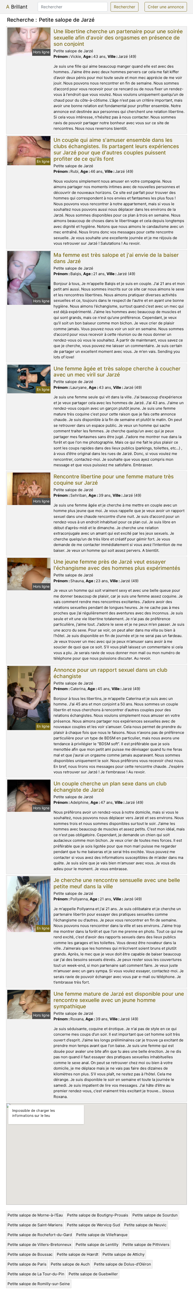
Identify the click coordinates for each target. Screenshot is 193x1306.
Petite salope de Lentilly (97, 1244)
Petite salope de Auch (70, 1264)
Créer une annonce (166, 6)
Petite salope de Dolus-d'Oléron (122, 1264)
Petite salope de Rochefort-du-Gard (40, 1234)
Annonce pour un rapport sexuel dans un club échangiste (110, 673)
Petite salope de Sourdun (155, 1215)
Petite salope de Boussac (30, 1254)
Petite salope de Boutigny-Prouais (97, 1215)
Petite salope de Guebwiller (93, 1274)
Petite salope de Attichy (123, 1254)
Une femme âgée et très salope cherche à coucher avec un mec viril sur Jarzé (117, 371)
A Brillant (16, 7)
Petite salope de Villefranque (102, 1234)
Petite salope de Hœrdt (77, 1254)
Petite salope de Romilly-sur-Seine (39, 1283)
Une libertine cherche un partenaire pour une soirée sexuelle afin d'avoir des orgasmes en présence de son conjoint (118, 37)
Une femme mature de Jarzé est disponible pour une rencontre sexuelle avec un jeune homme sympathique (119, 1000)
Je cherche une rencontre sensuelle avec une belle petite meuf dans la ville (117, 883)
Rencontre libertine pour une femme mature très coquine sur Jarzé (114, 479)
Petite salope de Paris (27, 1264)
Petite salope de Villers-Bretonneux (39, 1244)
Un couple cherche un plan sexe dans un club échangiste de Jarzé (110, 786)
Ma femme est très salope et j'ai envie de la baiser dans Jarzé (116, 258)
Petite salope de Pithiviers (146, 1244)
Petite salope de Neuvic (145, 1225)
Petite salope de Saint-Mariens (35, 1225)
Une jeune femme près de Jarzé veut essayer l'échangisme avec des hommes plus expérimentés (117, 565)
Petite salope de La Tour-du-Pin (36, 1274)
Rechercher (124, 6)
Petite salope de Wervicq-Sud (93, 1225)
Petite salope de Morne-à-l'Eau (35, 1215)
